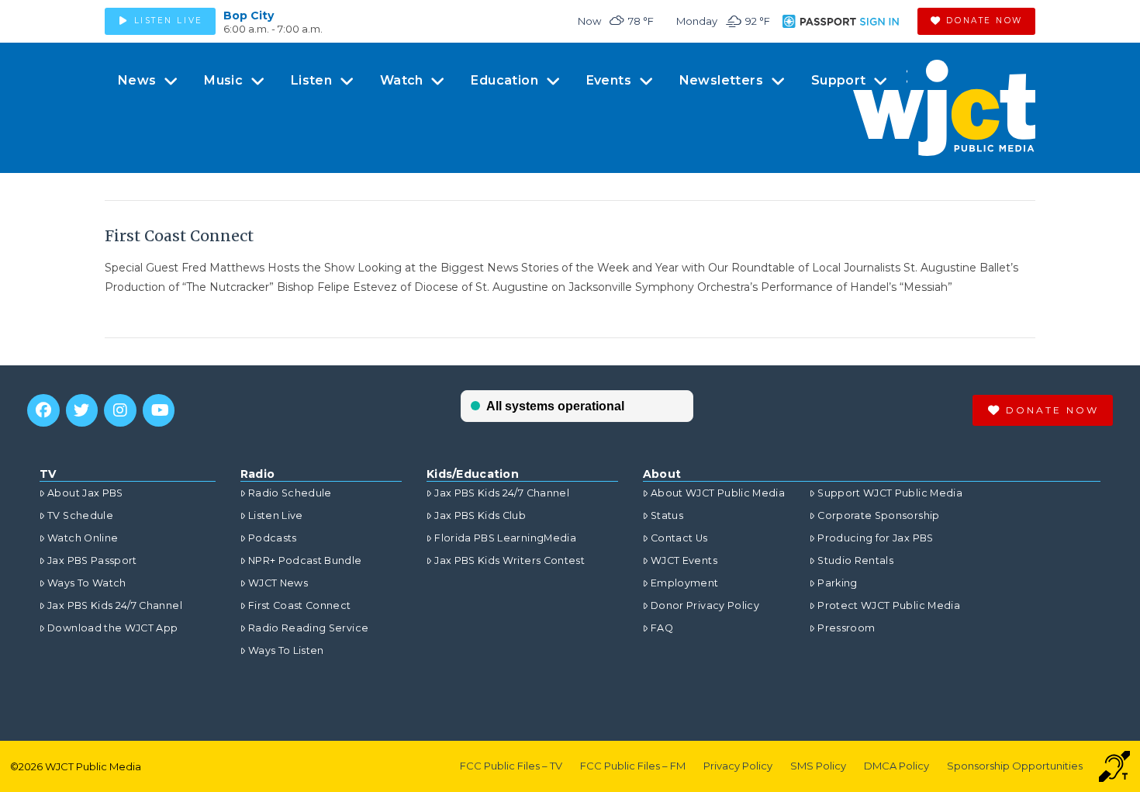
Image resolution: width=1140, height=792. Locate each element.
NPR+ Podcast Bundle (305, 560)
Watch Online (82, 538)
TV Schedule (80, 515)
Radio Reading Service (308, 628)
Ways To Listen (286, 650)
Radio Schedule (290, 493)
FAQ (662, 628)
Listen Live (275, 515)
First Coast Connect (179, 236)
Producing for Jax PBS (875, 538)
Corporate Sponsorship (878, 515)
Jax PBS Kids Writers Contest (509, 560)
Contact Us (679, 538)
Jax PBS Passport (92, 560)
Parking (837, 583)
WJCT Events (684, 560)
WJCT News (278, 583)
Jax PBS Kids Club (480, 515)
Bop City (248, 15)
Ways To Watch (86, 583)
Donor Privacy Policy (705, 605)
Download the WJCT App (112, 628)
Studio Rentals (855, 560)
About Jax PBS (85, 493)
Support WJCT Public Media (889, 493)
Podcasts (272, 538)
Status (667, 515)
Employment (685, 583)
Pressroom (846, 628)
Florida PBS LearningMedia (505, 538)
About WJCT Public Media (718, 493)
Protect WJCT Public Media (888, 605)
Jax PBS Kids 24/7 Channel (114, 605)
